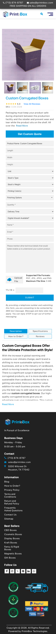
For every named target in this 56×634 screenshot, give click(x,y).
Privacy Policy (12, 490)
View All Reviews (32, 104)
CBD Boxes (10, 530)
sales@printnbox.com (41, 2)
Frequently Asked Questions (13, 509)
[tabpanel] (9, 87)
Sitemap (8, 518)
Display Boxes (12, 538)
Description (16, 331)
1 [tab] (22, 79)
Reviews (40, 336)
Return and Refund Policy (11, 502)
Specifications (40, 331)
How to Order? (15, 336)
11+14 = (10, 290)
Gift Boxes (10, 557)
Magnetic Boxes (13, 553)
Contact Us (10, 514)
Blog (6, 481)
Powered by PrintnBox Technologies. (28, 631)
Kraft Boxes (10, 542)
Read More (8, 404)
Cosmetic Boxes (13, 534)
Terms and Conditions (10, 495)
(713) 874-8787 (14, 2)
